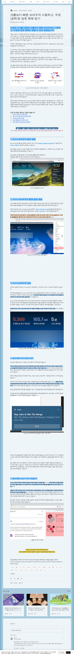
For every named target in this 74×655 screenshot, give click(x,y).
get (45, 574)
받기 (61, 571)
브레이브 (44, 571)
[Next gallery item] (62, 236)
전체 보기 (69, 595)
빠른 (53, 571)
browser (29, 571)
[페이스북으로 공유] (11, 583)
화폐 (12, 574)
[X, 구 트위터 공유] (14, 583)
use (20, 571)
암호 (37, 574)
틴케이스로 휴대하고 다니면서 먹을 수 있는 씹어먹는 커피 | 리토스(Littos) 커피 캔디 (36, 613)
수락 (68, 652)
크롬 (49, 571)
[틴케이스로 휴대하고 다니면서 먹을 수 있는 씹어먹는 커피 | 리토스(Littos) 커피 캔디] (37, 604)
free (39, 571)
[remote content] (37, 266)
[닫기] (72, 652)
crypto (40, 574)
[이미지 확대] (37, 236)
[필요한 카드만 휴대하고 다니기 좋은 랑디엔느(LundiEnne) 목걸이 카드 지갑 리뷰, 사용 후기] (13, 604)
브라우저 (34, 571)
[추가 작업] (63, 10)
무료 (24, 571)
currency (31, 574)
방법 (16, 571)
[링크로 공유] (21, 583)
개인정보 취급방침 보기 (45, 653)
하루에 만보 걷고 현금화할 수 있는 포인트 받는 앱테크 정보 (60, 613)
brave (21, 574)
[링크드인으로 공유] (18, 583)
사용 (57, 571)
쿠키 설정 (62, 652)
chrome (16, 574)
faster (26, 574)
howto (12, 571)
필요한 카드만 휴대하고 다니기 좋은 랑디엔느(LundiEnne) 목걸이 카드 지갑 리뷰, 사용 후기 (13, 613)
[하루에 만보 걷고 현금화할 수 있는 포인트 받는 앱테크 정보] (60, 604)
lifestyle (13, 577)
